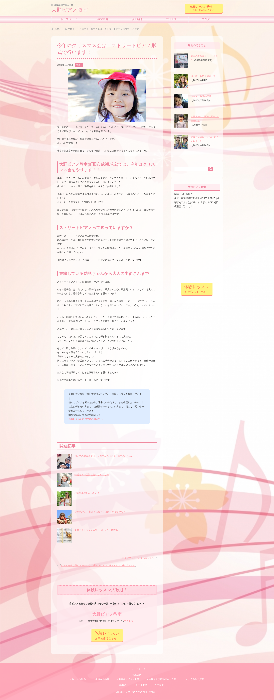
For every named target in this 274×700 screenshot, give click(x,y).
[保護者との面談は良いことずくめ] (64, 480)
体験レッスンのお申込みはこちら (85, 419)
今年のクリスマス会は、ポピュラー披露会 (96, 530)
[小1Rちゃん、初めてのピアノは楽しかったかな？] (64, 517)
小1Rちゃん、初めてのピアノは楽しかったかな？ (99, 511)
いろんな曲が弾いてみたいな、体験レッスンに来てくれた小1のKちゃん (98, 565)
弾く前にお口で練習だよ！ (204, 76)
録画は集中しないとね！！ (88, 493)
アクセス (171, 19)
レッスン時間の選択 (201, 96)
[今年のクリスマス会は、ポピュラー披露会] (64, 535)
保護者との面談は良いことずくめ (91, 474)
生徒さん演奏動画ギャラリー (163, 679)
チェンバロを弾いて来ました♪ (137, 558)
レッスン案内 (79, 679)
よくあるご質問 (196, 679)
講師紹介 (137, 19)
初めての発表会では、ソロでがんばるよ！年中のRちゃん (103, 456)
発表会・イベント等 (129, 679)
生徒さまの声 (102, 679)
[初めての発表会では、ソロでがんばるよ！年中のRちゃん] (64, 461)
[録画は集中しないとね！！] (64, 498)
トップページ (69, 19)
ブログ (206, 19)
